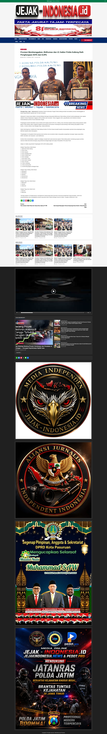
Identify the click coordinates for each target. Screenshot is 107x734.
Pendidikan (55, 38)
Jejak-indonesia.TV (88, 40)
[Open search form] (79, 40)
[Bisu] (88, 312)
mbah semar (23, 57)
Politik (75, 38)
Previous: (33, 204)
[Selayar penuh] (90, 312)
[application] (53, 291)
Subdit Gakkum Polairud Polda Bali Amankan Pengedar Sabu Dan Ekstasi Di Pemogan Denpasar (82, 259)
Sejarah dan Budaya (63, 38)
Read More (18, 353)
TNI (24, 41)
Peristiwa (71, 38)
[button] (53, 291)
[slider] (53, 312)
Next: (70, 205)
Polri (21, 41)
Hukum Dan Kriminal (23, 38)
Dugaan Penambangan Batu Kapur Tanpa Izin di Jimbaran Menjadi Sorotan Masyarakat (57, 337)
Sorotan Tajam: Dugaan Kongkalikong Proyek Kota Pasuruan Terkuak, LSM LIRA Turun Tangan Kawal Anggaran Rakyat (57, 323)
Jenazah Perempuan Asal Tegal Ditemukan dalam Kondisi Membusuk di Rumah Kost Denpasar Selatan (57, 345)
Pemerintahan (48, 38)
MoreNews (57, 732)
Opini (43, 38)
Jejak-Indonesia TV (32, 38)
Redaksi (17, 237)
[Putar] (17, 312)
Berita (39, 38)
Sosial (15, 38)
